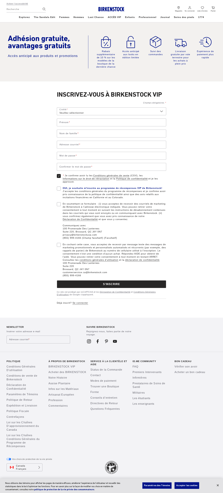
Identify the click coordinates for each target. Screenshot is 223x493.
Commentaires (58, 405)
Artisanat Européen (61, 394)
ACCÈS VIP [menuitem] (114, 17)
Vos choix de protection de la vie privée (32, 459)
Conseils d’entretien (103, 397)
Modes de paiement (103, 380)
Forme (94, 392)
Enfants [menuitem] (130, 17)
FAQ (135, 366)
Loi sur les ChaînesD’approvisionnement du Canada (23, 426)
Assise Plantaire (59, 383)
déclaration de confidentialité (142, 260)
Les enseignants (143, 403)
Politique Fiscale (18, 411)
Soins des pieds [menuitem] (184, 17)
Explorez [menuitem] (24, 17)
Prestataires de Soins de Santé (149, 385)
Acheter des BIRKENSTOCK (67, 372)
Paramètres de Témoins (22, 394)
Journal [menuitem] (165, 17)
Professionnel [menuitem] (147, 17)
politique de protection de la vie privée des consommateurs (64, 490)
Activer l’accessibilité (17, 4)
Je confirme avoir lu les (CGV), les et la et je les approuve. (110, 178)
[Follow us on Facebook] (97, 341)
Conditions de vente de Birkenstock (22, 377)
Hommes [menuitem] (78, 17)
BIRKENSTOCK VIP (61, 366)
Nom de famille (69, 133)
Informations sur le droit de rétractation (86, 178)
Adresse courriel (69, 144)
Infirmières (140, 377)
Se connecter (80, 303)
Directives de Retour (104, 403)
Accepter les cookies (186, 485)
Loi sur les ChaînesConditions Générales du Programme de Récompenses (23, 441)
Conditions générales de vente (111, 175)
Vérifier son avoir (186, 366)
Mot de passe (68, 155)
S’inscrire (111, 284)
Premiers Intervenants (147, 372)
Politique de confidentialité (132, 178)
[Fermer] (217, 485)
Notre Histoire (57, 377)
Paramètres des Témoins (157, 485)
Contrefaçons (15, 416)
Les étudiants (142, 398)
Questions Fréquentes (105, 408)
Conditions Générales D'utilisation (21, 368)
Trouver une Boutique (104, 386)
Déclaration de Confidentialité (80, 219)
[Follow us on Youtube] (115, 341)
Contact (95, 375)
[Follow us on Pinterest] (106, 341)
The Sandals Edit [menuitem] (44, 17)
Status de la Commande (106, 369)
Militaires (139, 392)
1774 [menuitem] (201, 17)
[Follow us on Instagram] (89, 341)
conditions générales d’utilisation (99, 260)
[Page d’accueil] (111, 9)
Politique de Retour (19, 399)
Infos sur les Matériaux (63, 389)
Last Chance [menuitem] (96, 17)
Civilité (63, 109)
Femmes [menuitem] (64, 17)
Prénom (64, 122)
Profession (55, 400)
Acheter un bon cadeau (190, 372)
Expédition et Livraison (22, 405)
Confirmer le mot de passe (75, 166)
